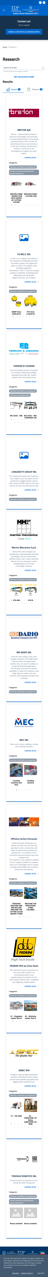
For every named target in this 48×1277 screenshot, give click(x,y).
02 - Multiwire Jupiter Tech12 (30, 1017)
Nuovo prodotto (16, 1223)
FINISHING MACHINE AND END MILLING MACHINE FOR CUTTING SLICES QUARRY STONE (16, 908)
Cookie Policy (27, 1273)
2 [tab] (15, 205)
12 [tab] (21, 423)
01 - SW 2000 (16, 1116)
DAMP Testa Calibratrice (16, 312)
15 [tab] (31, 423)
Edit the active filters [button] (24, 76)
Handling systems (30, 781)
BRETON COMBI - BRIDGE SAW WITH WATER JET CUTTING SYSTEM (16, 198)
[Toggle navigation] (3, 10)
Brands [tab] (15, 89)
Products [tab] (37, 89)
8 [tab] (35, 205)
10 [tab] (15, 423)
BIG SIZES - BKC (16, 415)
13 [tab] (25, 423)
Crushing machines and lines (16, 782)
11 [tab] (18, 423)
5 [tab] (25, 205)
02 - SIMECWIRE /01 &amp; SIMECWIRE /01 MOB (30, 1120)
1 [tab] (11, 205)
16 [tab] (35, 423)
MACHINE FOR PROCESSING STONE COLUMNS (30, 906)
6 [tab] (28, 205)
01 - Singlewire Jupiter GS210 (16, 1017)
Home (5, 47)
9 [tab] (38, 205)
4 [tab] (21, 205)
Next (41, 189)
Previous (7, 189)
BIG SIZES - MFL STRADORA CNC (30, 416)
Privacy (15, 1273)
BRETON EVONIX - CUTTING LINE (30, 195)
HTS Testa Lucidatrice (30, 312)
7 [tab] (31, 205)
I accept (40, 1273)
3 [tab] (18, 205)
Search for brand (10, 67)
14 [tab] (28, 423)
